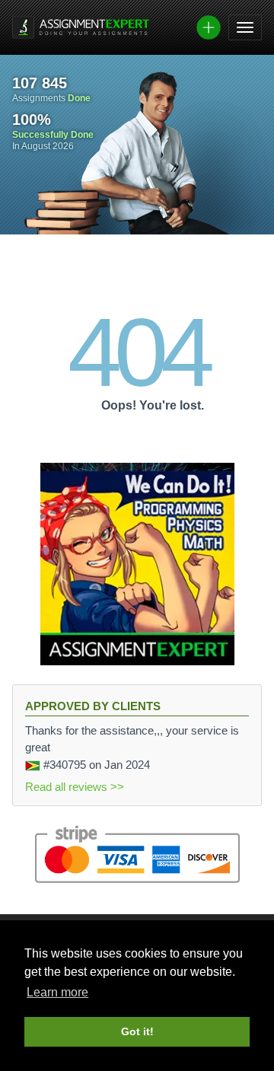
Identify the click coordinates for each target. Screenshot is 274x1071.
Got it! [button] (137, 1031)
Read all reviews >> (74, 786)
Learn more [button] (57, 992)
